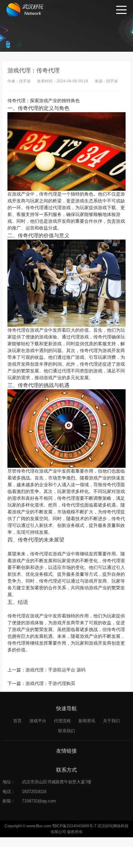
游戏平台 (37, 720)
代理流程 (62, 720)
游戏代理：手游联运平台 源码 (56, 669)
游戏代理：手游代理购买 (50, 683)
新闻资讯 (86, 720)
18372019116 (34, 791)
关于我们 (111, 720)
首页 (17, 720)
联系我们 (66, 730)
